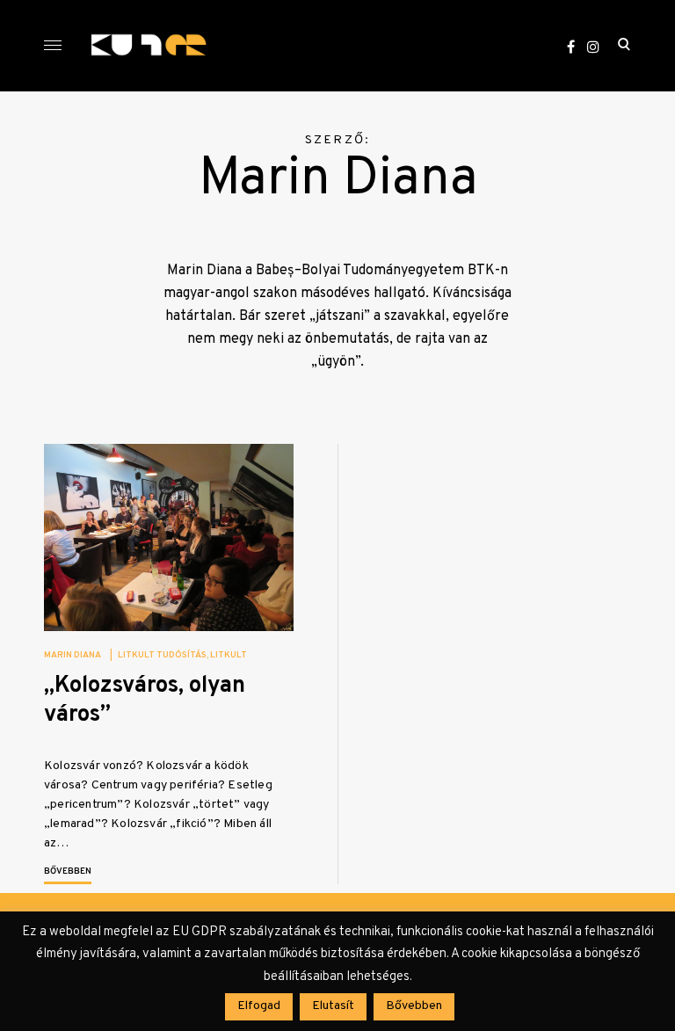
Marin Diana (72, 655)
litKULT (228, 655)
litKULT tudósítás (162, 655)
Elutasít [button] (333, 1005)
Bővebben (67, 871)
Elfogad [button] (258, 1005)
